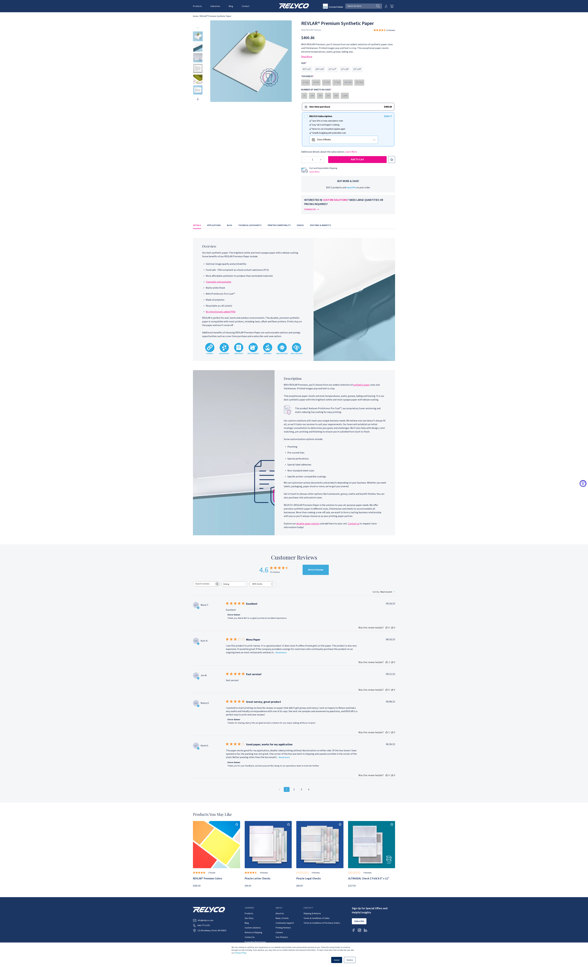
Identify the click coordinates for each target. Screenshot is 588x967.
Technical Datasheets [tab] (250, 225)
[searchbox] (203, 584)
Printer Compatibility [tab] (279, 225)
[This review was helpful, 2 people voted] (387, 662)
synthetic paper (361, 385)
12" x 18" (345, 69)
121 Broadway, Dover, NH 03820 (212, 930)
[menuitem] (199, 6)
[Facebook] (353, 930)
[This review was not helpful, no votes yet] (392, 627)
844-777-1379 (203, 925)
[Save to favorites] (391, 159)
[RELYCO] (294, 6)
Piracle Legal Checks (308, 878)
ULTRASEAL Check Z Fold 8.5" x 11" (368, 878)
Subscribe (359, 921)
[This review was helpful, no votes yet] (387, 627)
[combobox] (234, 584)
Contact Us (310, 209)
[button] (197, 6)
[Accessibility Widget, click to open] (583, 483)
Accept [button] (336, 960)
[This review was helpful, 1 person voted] (387, 732)
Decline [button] (350, 960)
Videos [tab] (300, 225)
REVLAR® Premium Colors (207, 878)
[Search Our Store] (379, 6)
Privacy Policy (240, 952)
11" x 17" (332, 69)
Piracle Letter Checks (257, 878)
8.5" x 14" (320, 69)
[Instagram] (359, 930)
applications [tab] (214, 225)
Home (195, 16)
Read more (281, 652)
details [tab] (197, 225)
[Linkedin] (365, 930)
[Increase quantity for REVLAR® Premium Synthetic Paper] (320, 159)
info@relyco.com (205, 920)
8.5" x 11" (307, 69)
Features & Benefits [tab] (320, 225)
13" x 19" (357, 69)
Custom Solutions (335, 200)
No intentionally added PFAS (221, 311)
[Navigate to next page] (309, 789)
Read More (306, 56)
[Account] (386, 6)
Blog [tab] (229, 225)
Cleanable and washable (218, 282)
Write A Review (315, 569)
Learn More (351, 152)
